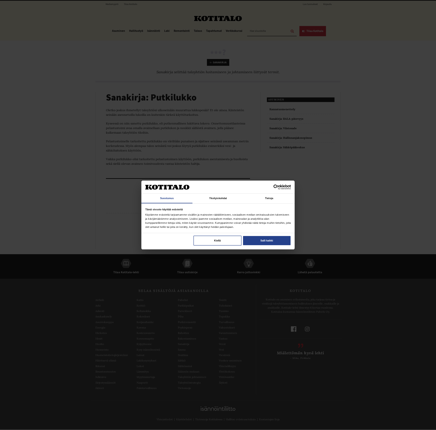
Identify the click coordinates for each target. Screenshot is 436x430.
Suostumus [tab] (167, 198)
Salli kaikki (266, 240)
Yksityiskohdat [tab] (218, 198)
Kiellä (217, 240)
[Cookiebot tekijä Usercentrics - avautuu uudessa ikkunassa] (276, 187)
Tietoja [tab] (269, 198)
